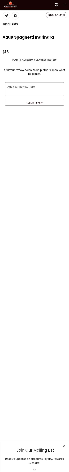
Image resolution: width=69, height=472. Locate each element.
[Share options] (6, 15)
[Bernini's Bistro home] (16, 5)
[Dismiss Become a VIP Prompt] (64, 446)
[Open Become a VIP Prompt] (34, 469)
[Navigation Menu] (64, 5)
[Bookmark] (15, 15)
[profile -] (57, 5)
